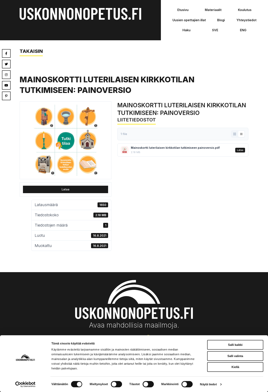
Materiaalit (213, 10)
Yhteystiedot (246, 20)
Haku (186, 30)
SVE (215, 30)
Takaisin (31, 51)
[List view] (241, 134)
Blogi (221, 20)
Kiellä (235, 367)
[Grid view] (235, 134)
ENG (243, 30)
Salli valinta (235, 356)
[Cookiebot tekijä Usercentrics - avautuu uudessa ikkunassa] (25, 384)
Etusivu (183, 10)
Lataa (65, 189)
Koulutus (245, 10)
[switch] (116, 384)
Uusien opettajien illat (189, 20)
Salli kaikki (235, 344)
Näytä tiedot (208, 384)
